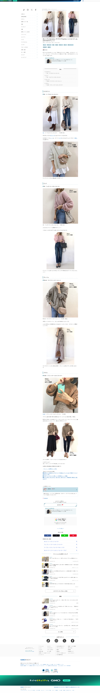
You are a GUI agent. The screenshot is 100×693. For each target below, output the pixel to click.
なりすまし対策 (60, 665)
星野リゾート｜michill (25, 31)
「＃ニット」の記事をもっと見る (50, 468)
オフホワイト (48, 71)
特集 (22, 29)
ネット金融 (60, 690)
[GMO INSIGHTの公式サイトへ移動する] (25, 659)
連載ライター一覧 (24, 21)
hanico (46, 49)
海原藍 (77, 609)
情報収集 (56, 690)
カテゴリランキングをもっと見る (60, 591)
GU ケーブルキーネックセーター (53, 73)
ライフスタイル (24, 42)
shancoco (76, 586)
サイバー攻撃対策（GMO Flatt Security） (51, 665)
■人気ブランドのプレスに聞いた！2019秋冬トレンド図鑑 (55, 476)
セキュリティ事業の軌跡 (66, 665)
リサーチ (53, 690)
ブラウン (47, 83)
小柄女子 (45, 47)
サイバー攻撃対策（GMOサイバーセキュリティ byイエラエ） (36, 665)
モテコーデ (52, 135)
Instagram (46, 498)
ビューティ (23, 36)
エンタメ (23, 44)
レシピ (22, 39)
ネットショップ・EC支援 (31, 690)
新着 (22, 24)
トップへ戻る (60, 528)
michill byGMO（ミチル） (46, 9)
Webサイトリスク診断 (50, 664)
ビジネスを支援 (38, 690)
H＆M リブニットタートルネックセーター (55, 84)
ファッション (23, 34)
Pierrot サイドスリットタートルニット (54, 81)
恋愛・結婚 (23, 49)
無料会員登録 (23, 16)
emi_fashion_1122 (75, 561)
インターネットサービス (23, 690)
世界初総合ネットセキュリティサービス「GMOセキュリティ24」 (29, 664)
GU (43, 132)
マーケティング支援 (48, 690)
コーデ (60, 138)
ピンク (47, 75)
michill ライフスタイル (74, 622)
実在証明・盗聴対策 (23, 665)
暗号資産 (64, 690)
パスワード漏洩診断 (43, 664)
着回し (49, 47)
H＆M (44, 414)
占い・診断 (23, 52)
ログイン (23, 19)
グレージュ (48, 79)
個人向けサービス (68, 690)
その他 (73, 690)
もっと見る (60, 631)
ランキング (23, 26)
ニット (51, 138)
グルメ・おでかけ (24, 47)
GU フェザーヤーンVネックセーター (54, 77)
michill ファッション (75, 567)
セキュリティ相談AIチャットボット (59, 664)
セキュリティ (42, 690)
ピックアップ (23, 57)
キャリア (23, 54)
